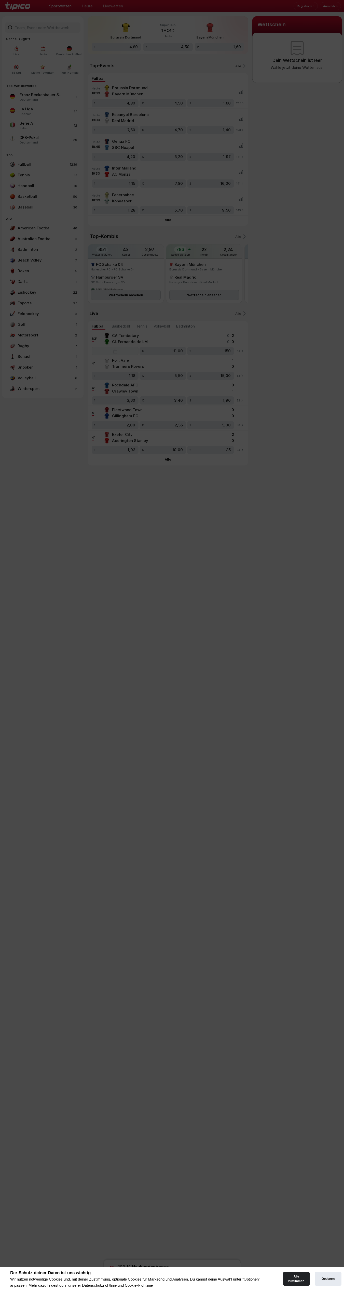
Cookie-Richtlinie (139, 1285)
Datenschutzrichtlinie (99, 1285)
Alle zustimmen (296, 1279)
